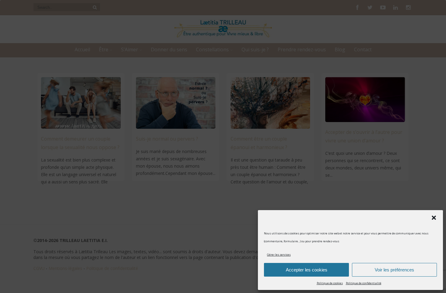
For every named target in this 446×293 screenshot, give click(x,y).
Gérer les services (279, 255)
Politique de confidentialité (363, 283)
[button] (434, 218)
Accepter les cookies (306, 269)
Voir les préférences (394, 269)
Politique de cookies (330, 283)
